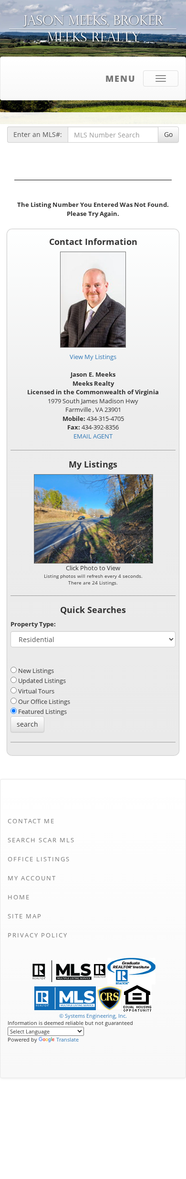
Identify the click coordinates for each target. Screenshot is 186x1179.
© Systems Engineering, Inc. (93, 1015)
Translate (67, 1039)
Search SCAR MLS (41, 840)
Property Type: (33, 624)
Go (168, 134)
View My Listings (93, 356)
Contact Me (31, 821)
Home (19, 897)
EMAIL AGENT (93, 436)
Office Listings (39, 859)
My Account (32, 878)
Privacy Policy (38, 935)
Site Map (25, 916)
